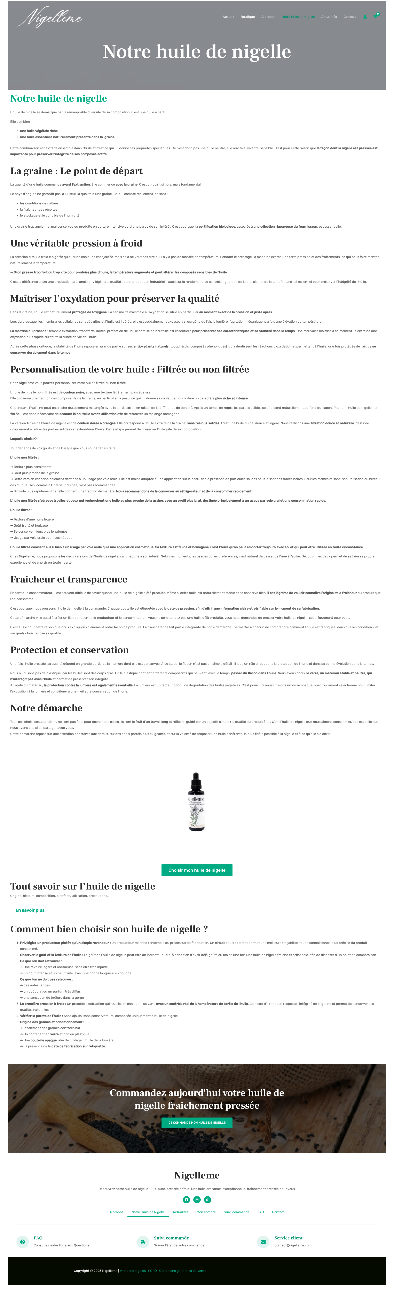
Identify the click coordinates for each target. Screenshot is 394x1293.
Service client (288, 1238)
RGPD (152, 1271)
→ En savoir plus (27, 910)
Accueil (228, 17)
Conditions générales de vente (182, 1271)
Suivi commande (237, 1212)
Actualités (329, 17)
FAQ (261, 1212)
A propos (268, 17)
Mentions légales (133, 1271)
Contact (350, 17)
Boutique (248, 17)
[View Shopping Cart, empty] (375, 17)
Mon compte (206, 1212)
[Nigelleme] (48, 16)
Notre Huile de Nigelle (298, 17)
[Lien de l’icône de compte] (365, 17)
